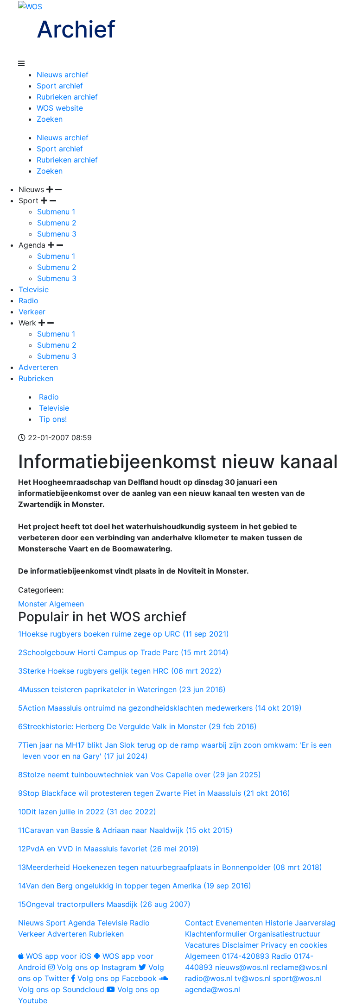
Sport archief (60, 85)
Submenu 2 (56, 222)
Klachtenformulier (216, 933)
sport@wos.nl (297, 978)
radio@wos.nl (208, 978)
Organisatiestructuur (284, 933)
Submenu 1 (56, 211)
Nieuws (31, 922)
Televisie (34, 289)
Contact (199, 922)
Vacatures (202, 945)
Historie (278, 922)
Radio (28, 300)
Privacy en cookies (294, 945)
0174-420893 (227, 956)
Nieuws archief (63, 74)
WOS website (60, 107)
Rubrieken (36, 378)
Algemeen (66, 603)
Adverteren (38, 367)
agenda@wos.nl (212, 989)
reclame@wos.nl (299, 967)
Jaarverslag (315, 922)
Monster (32, 603)
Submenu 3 (56, 233)
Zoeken (50, 119)
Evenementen (239, 922)
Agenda (81, 922)
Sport (56, 922)
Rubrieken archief (67, 96)
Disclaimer (240, 945)
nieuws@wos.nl (241, 967)
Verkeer (32, 311)
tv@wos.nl (253, 978)
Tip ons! (52, 419)
